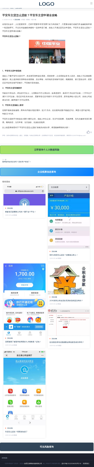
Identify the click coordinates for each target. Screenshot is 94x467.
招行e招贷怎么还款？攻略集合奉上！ (64, 255)
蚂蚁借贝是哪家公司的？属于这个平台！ (20, 212)
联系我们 (86, 463)
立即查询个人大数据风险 (46, 150)
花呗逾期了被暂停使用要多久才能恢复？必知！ (23, 342)
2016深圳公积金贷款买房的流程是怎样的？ (66, 301)
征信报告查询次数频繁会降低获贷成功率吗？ (67, 342)
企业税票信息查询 (47, 172)
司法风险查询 (47, 447)
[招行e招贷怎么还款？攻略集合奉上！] (69, 216)
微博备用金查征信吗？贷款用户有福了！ (16, 162)
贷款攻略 (18, 8)
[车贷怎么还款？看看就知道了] (24, 388)
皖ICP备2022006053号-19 (71, 463)
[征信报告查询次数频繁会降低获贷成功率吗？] (69, 322)
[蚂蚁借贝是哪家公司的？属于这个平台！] (24, 194)
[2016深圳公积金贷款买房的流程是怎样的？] (69, 278)
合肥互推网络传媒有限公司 (33, 463)
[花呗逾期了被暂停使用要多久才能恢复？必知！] (24, 299)
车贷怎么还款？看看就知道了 (16, 432)
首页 (12, 8)
